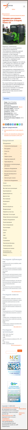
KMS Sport (8, 335)
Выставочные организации (10, 188)
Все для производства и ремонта (10, 174)
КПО (5, 154)
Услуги (4, 183)
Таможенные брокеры (8, 243)
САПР (4, 232)
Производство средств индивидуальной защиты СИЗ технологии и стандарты (12, 288)
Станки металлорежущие (10, 146)
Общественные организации (10, 217)
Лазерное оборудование (10, 168)
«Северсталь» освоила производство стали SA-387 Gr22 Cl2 (12, 324)
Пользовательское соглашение (10, 407)
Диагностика (6, 196)
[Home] (8, 6)
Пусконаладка (6, 227)
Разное (5, 255)
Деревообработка (7, 193)
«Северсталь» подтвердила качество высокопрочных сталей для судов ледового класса (12, 319)
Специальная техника (8, 248)
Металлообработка (8, 206)
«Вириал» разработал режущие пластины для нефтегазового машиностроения (12, 306)
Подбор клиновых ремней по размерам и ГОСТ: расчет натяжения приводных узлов (12, 269)
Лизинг (5, 204)
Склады (5, 238)
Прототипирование (8, 225)
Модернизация (7, 209)
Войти (13, 9)
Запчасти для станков (9, 178)
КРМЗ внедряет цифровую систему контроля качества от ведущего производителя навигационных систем (12, 300)
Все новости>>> (18, 326)
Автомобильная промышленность (7, 251)
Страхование (6, 240)
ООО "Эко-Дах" (9, 334)
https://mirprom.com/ (7, 415)
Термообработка (8, 161)
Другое (20, 107)
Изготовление (6, 198)
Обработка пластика (8, 212)
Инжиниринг (6, 201)
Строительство (7, 185)
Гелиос (7, 342)
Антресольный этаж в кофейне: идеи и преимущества (12, 264)
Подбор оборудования (9, 219)
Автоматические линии (10, 171)
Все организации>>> (16, 345)
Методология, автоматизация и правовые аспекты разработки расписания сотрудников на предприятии (12, 276)
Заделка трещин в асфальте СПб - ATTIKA (12, 339)
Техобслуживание (7, 245)
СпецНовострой (10, 343)
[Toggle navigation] (24, 6)
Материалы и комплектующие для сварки (14, 15)
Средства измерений (9, 159)
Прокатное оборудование (11, 180)
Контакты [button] (6, 98)
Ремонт (5, 230)
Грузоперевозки (7, 191)
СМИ (4, 235)
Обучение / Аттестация (9, 214)
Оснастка (6, 151)
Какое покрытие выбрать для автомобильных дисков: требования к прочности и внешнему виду (12, 282)
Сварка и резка (8, 156)
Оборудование (6, 14)
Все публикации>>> (17, 291)
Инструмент (7, 148)
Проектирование (7, 222)
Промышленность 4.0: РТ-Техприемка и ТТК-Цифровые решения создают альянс (12, 312)
